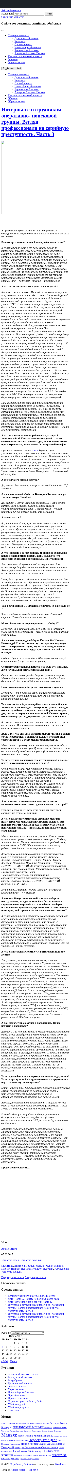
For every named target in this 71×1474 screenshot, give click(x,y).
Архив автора (9, 1248)
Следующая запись (35, 1277)
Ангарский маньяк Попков (30, 53)
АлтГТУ (4, 1423)
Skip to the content (11, 10)
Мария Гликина (54, 1265)
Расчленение (61, 1268)
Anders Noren (18, 1469)
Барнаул (46, 1423)
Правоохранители (18, 1398)
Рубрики (6, 1332)
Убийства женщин (11, 1271)
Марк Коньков (16, 1389)
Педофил (48, 1268)
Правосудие (18, 1447)
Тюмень (24, 1451)
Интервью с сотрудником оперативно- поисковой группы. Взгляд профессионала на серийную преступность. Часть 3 (35, 121)
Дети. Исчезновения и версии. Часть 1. (30, 1301)
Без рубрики (15, 1380)
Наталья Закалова (21, 1440)
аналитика (7, 1265)
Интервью (57, 1428)
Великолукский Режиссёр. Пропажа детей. (32, 1295)
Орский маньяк (23, 44)
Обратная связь (16, 62)
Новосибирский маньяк (28, 47)
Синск (61, 1448)
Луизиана (57, 1431)
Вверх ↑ (33, 1469)
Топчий (16, 1451)
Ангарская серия (22, 1423)
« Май (4, 1361)
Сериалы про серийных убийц (25, 1401)
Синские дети (6, 1451)
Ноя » (13, 1361)
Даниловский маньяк (26, 38)
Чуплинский (27, 1455)
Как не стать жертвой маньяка (25, 56)
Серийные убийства (12, 16)
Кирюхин (27, 1431)
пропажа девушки (10, 1458)
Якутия (48, 1455)
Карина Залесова (16, 1431)
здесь (35, 450)
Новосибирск (29, 1443)
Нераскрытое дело (31, 1268)
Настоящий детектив (59, 1436)
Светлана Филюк (49, 1447)
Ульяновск (18, 1455)
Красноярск (36, 1431)
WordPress (60, 1464)
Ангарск (11, 1423)
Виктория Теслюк (24, 1265)
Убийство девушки (31, 1260)
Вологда (5, 1427)
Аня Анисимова (36, 1423)
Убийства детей (10, 1260)
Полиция (6, 1447)
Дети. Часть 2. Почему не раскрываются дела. (33, 1298)
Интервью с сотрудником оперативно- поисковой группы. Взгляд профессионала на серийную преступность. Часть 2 (36, 1316)
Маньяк (40, 1265)
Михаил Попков (10, 1268)
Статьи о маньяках (18, 35)
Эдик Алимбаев (39, 1455)
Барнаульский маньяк (27, 50)
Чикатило (20, 41)
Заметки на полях (18, 1386)
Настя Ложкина (7, 1440)
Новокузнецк (15, 1444)
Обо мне (13, 59)
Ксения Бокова (47, 1431)
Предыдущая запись (12, 1277)
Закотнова (48, 1428)
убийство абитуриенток (29, 1459)
